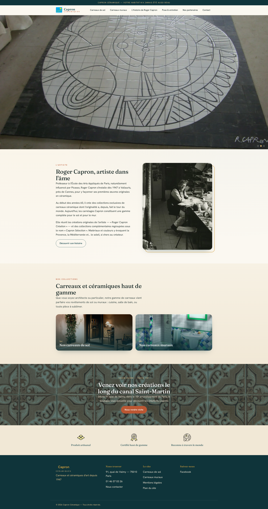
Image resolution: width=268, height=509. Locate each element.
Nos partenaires (190, 10)
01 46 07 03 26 (114, 481)
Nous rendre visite (134, 409)
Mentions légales (152, 482)
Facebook (185, 471)
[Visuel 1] (258, 146)
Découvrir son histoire (71, 243)
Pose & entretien (170, 10)
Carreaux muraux (118, 10)
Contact (206, 10)
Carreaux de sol (97, 10)
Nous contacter (114, 486)
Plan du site (149, 488)
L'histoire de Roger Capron (144, 10)
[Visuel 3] (264, 146)
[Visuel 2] (261, 146)
